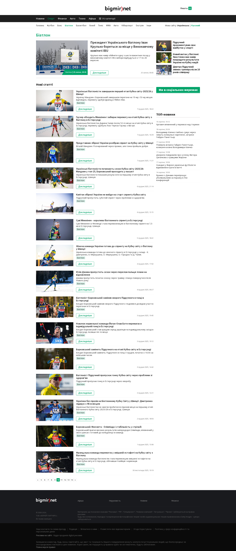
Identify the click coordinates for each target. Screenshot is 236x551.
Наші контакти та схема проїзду (51, 529)
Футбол (50, 25)
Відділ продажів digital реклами (67, 535)
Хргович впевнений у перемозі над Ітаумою (177, 124)
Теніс (100, 25)
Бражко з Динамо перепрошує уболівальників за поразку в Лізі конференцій (171, 177)
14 (72, 480)
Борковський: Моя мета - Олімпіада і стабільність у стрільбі (108, 426)
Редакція (73, 529)
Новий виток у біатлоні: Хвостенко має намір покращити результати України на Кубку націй (186, 58)
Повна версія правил (45, 547)
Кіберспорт (127, 25)
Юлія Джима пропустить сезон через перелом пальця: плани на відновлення (111, 273)
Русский (195, 25)
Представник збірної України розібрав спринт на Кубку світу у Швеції (115, 142)
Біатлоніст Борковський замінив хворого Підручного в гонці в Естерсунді (110, 299)
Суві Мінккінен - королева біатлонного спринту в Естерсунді (109, 220)
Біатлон (69, 25)
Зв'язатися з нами (88, 529)
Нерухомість (115, 500)
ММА (108, 25)
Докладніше (99, 72)
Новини (40, 18)
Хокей (92, 25)
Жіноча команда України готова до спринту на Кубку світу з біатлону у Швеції (114, 247)
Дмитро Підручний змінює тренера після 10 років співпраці (186, 69)
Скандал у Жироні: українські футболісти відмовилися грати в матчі (176, 166)
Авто (72, 18)
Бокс (59, 25)
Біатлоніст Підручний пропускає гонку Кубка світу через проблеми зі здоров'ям (114, 376)
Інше (149, 25)
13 (68, 480)
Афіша (92, 18)
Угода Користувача (142, 529)
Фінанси (62, 18)
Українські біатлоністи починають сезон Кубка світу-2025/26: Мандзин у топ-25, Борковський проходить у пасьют (110, 170)
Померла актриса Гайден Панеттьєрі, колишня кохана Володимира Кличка (174, 146)
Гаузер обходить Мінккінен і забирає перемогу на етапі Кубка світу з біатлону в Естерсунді (114, 118)
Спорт (51, 18)
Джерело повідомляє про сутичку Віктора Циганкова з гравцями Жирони (176, 156)
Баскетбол (81, 25)
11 (62, 480)
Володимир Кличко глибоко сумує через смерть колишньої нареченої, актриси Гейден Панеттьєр (176, 134)
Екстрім (140, 25)
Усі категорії (108, 18)
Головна (40, 25)
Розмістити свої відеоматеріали (115, 529)
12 (65, 480)
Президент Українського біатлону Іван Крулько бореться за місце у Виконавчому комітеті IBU (121, 46)
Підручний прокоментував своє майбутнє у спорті (184, 45)
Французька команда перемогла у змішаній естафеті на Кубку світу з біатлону (114, 454)
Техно (82, 18)
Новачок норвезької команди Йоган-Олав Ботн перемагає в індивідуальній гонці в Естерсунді (109, 325)
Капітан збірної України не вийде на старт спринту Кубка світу (111, 194)
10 (58, 480)
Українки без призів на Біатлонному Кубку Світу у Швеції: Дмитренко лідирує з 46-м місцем (114, 402)
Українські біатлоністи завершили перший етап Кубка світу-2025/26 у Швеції (114, 93)
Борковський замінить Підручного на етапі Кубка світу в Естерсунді (113, 349)
